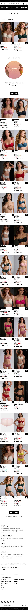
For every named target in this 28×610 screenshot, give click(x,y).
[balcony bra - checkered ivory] (18, 49)
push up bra (2, 468)
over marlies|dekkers (6, 577)
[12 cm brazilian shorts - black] (15, 220)
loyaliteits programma (6, 581)
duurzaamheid (4, 583)
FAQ (15, 577)
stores (2, 587)
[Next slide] (13, 32)
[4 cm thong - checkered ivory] (4, 503)
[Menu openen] (1, 3)
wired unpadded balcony (5, 311)
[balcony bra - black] (15, 49)
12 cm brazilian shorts (18, 217)
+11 (20, 49)
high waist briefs (3, 249)
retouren (16, 581)
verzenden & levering (19, 579)
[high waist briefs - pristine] (15, 344)
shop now (24, 7)
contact (16, 583)
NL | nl (25, 605)
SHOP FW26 (14, 93)
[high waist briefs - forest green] (18, 344)
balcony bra (2, 46)
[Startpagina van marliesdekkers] (14, 3)
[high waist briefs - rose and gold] (16, 344)
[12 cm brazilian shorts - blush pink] (16, 220)
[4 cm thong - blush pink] (2, 503)
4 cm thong (16, 373)
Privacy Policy (4, 608)
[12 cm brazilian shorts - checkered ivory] (18, 220)
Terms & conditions (14, 608)
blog (2, 585)
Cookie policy (24, 608)
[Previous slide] (1, 32)
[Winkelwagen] (26, 3)
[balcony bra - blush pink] (16, 49)
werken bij (3, 579)
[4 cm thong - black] (1, 503)
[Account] (23, 3)
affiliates (3, 589)
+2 (19, 344)
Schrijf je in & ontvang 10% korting (10, 567)
